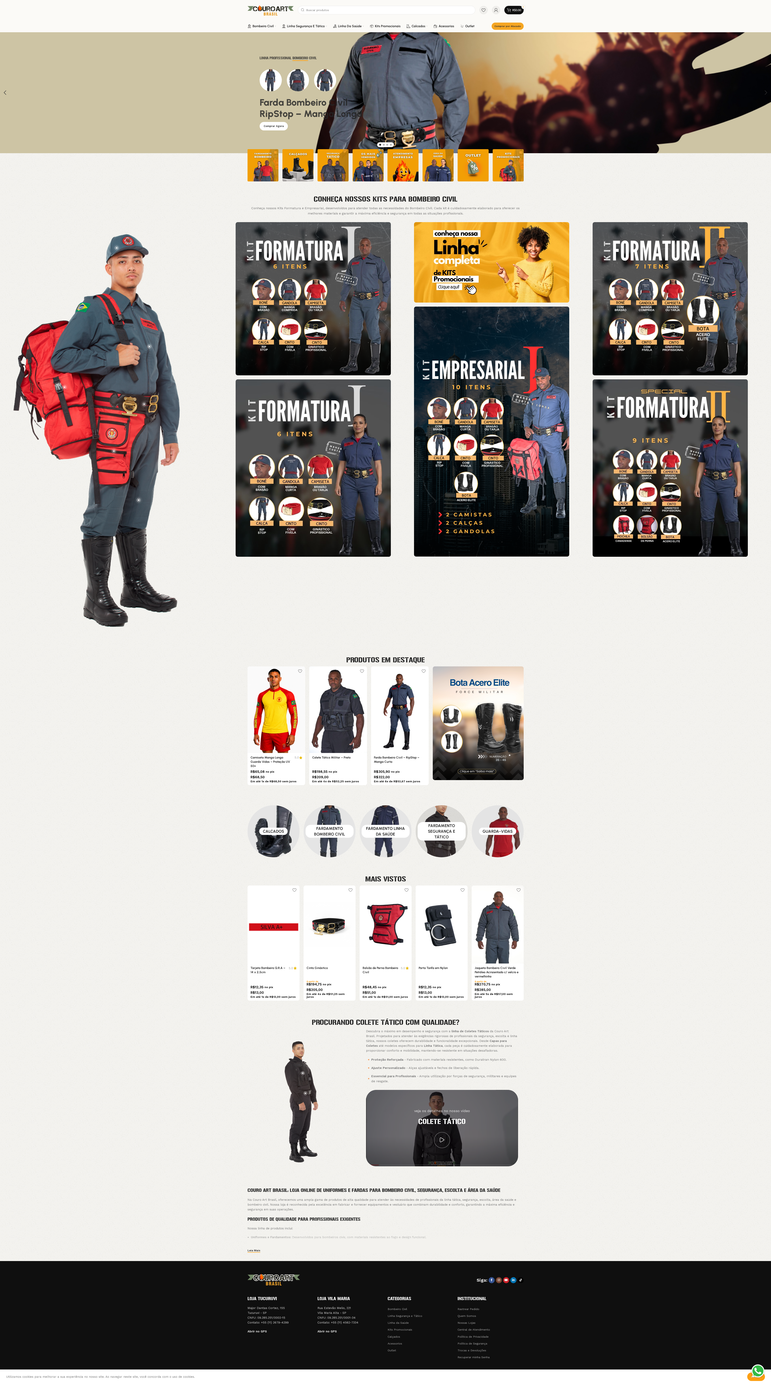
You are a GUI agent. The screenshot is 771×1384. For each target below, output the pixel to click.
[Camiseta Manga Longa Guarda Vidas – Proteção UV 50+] (338, 709)
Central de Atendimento (474, 1329)
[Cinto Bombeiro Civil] (276, 709)
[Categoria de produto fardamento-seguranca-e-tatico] (442, 831)
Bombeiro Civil (397, 1309)
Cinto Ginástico (317, 968)
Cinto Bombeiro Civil (265, 757)
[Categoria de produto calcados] (274, 831)
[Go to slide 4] (391, 145)
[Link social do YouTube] (506, 1280)
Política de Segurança (472, 1343)
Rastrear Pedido (468, 1309)
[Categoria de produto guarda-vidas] (498, 831)
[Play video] (442, 1140)
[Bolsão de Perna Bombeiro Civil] (386, 925)
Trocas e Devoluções (472, 1350)
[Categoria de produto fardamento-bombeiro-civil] (330, 831)
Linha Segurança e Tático (405, 1315)
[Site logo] (271, 10)
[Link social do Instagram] (499, 1280)
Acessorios (395, 1343)
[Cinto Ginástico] (330, 925)
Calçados (394, 1336)
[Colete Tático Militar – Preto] (400, 709)
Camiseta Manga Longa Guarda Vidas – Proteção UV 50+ (332, 762)
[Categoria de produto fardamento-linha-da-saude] (386, 831)
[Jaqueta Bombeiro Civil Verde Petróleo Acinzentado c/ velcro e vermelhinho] (498, 925)
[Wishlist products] (483, 10)
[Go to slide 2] (384, 145)
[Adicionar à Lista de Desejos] (300, 670)
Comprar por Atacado (507, 26)
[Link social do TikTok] (521, 1280)
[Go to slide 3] (387, 145)
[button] (5, 93)
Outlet (392, 1350)
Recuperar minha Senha (474, 1357)
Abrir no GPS (257, 1331)
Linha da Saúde (398, 1322)
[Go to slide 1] (380, 145)
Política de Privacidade (473, 1336)
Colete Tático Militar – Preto (393, 757)
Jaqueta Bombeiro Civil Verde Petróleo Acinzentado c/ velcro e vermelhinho (496, 972)
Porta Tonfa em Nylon (433, 968)
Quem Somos (467, 1315)
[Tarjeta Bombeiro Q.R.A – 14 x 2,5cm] (274, 925)
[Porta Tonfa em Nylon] (442, 925)
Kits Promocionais (400, 1329)
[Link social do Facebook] (492, 1280)
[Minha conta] (496, 10)
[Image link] (313, 298)
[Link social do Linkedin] (513, 1280)
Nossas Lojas (467, 1322)
